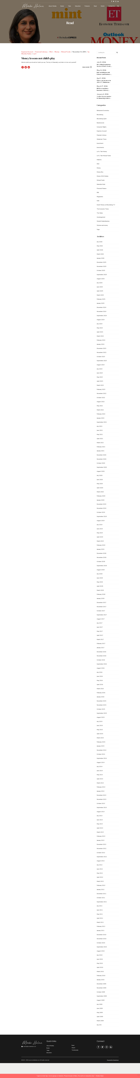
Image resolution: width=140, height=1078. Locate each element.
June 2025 (100, 287)
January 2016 (100, 697)
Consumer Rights (101, 127)
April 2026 (100, 250)
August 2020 (101, 471)
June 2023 (100, 373)
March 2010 (100, 971)
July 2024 (99, 324)
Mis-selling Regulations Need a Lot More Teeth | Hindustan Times (104, 66)
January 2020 (100, 500)
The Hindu (100, 213)
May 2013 (100, 824)
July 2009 (99, 1004)
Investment (100, 143)
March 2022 (100, 410)
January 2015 (100, 746)
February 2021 (101, 447)
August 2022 (101, 402)
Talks (69, 6)
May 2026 (100, 246)
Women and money (102, 225)
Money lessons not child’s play (38, 58)
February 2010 (101, 975)
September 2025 (102, 274)
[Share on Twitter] (25, 67)
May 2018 (100, 582)
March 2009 (100, 1021)
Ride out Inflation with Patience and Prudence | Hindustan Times (104, 74)
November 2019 (101, 508)
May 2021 (100, 434)
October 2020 (101, 463)
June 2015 (100, 725)
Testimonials (75, 1050)
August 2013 (101, 812)
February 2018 (101, 594)
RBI (98, 192)
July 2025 (99, 283)
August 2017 (101, 619)
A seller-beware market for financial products (104, 97)
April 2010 (100, 967)
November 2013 (101, 799)
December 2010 (101, 935)
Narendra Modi (101, 184)
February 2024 (101, 340)
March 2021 (100, 443)
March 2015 (100, 738)
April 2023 (100, 381)
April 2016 (100, 684)
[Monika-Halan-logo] (32, 1043)
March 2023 (100, 385)
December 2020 (101, 455)
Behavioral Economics (103, 110)
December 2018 (101, 553)
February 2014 (101, 787)
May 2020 (100, 484)
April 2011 (100, 918)
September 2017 (102, 615)
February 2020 (101, 496)
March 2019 (100, 541)
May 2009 (100, 1012)
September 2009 (102, 996)
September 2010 (102, 947)
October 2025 (101, 270)
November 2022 (101, 393)
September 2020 (102, 467)
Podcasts (87, 6)
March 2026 (100, 254)
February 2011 (101, 926)
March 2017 (100, 639)
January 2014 (100, 791)
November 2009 (101, 988)
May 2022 (100, 406)
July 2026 (99, 242)
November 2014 (101, 750)
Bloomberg (100, 115)
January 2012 (100, 889)
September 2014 (102, 758)
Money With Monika (102, 176)
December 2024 (101, 307)
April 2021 (100, 438)
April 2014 (100, 779)
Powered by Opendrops (113, 1060)
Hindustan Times (101, 139)
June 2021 (100, 430)
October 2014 (101, 754)
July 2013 (99, 816)
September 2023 (102, 361)
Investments (100, 147)
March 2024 (100, 336)
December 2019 (101, 504)
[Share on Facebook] (22, 67)
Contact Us (111, 6)
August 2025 (101, 279)
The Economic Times (103, 209)
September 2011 (102, 902)
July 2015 (99, 721)
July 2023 (99, 369)
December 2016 (101, 652)
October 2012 (101, 853)
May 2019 (100, 533)
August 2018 (101, 570)
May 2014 (100, 775)
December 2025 (101, 262)
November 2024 (101, 311)
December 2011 (101, 894)
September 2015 (102, 713)
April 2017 (100, 635)
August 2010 (101, 951)
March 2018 (100, 590)
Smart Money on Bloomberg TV (106, 205)
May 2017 (100, 631)
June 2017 (100, 627)
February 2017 (101, 643)
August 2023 (101, 365)
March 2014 (100, 783)
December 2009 (101, 984)
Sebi (98, 201)
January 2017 (100, 648)
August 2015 (101, 717)
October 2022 (101, 397)
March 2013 (100, 832)
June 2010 (100, 959)
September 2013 (102, 807)
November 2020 (101, 459)
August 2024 (101, 320)
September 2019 (102, 516)
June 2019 (100, 529)
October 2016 (101, 660)
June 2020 (100, 479)
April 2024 (100, 332)
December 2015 (101, 701)
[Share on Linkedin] (29, 67)
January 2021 (100, 451)
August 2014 (101, 762)
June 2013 (100, 820)
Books (62, 6)
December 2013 (101, 795)
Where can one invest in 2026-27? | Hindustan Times (104, 82)
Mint (51, 52)
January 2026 (100, 258)
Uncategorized (101, 217)
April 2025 (100, 291)
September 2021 (102, 422)
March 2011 (100, 922)
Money (57, 52)
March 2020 (100, 492)
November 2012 (101, 848)
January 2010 (100, 980)
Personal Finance (101, 188)
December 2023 (101, 348)
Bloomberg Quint (102, 119)
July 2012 (99, 865)
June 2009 (100, 1008)
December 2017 (101, 602)
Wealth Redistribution (103, 221)
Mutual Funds (66, 52)
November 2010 (101, 939)
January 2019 (100, 549)
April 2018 (100, 586)
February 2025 (101, 299)
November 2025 (101, 266)
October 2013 (101, 803)
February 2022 (101, 414)
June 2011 (100, 910)
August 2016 (101, 668)
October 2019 (101, 512)
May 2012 (100, 873)
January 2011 (100, 930)
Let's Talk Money (102, 151)
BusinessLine (100, 123)
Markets (99, 160)
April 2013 (100, 828)
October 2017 (101, 611)
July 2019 (99, 525)
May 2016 (100, 680)
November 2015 (101, 705)
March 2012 (100, 881)
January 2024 (100, 344)
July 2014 (99, 766)
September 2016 (102, 664)
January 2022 (100, 418)
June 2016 (100, 676)
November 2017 (101, 607)
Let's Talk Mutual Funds (104, 156)
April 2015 (100, 734)
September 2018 (102, 566)
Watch (102, 6)
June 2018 (100, 578)
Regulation (100, 197)
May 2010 (100, 963)
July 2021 (99, 426)
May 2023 (100, 377)
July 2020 (99, 475)
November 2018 (101, 557)
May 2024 (100, 328)
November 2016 (101, 656)
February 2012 (101, 885)
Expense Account (27, 52)
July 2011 (99, 906)
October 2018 (101, 561)
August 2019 (101, 520)
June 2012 (100, 869)
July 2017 (99, 623)
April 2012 (100, 877)
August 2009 (101, 1000)
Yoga (98, 229)
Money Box (100, 172)
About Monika (52, 6)
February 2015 (101, 742)
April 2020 (100, 488)
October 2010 (101, 943)
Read (95, 6)
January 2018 (100, 598)
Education (78, 6)
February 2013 (101, 836)
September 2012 (102, 857)
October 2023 (101, 356)
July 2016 (99, 672)
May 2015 (100, 730)
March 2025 (100, 295)
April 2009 (100, 1016)
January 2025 (100, 303)
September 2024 (102, 315)
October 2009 (101, 992)
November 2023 (101, 352)
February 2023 (101, 389)
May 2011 (100, 914)
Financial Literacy (41, 52)
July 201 (99, 1025)
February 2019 (101, 545)
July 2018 (99, 574)
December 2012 (101, 844)
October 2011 (101, 898)
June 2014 (100, 771)
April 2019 (100, 537)
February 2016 (101, 693)
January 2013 (100, 840)
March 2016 (100, 689)
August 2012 (101, 861)
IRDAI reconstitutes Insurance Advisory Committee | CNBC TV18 (104, 90)
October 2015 (101, 709)
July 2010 (99, 955)
